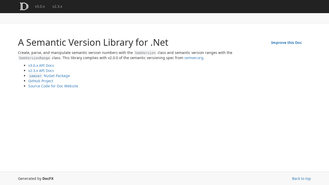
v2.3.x (57, 6)
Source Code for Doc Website (53, 86)
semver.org (193, 57)
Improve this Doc (286, 42)
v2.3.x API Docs (41, 70)
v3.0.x (40, 6)
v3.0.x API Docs (41, 65)
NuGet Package (49, 75)
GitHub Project (40, 80)
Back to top (301, 178)
